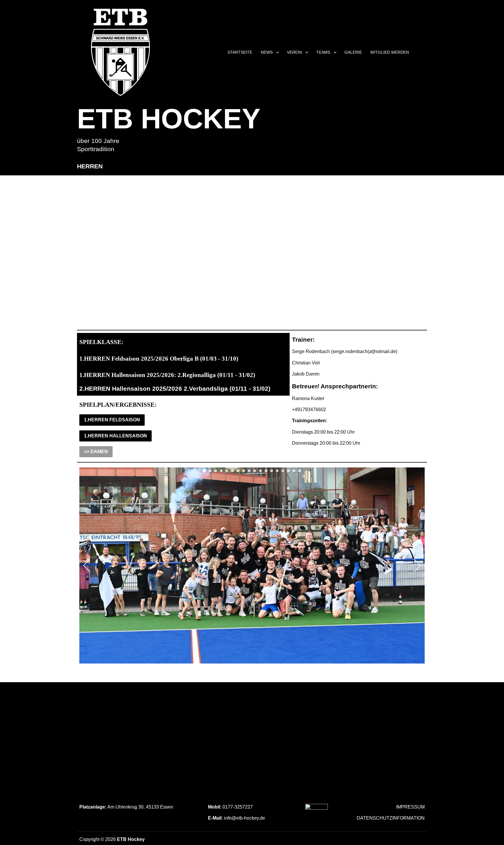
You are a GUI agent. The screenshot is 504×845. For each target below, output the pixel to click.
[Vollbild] (420, 472)
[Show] (277, 53)
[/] (316, 815)
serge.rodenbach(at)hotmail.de (364, 351)
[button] (204, 471)
